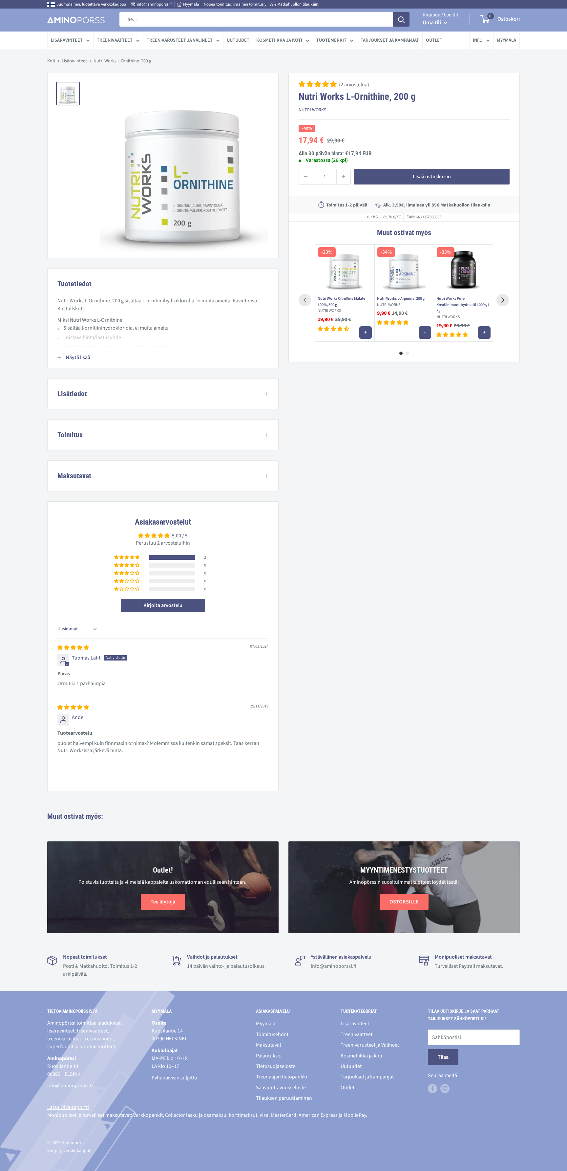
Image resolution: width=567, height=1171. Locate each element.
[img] (73, 647)
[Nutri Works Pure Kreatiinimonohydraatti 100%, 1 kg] (463, 269)
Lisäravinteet (67, 40)
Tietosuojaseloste (275, 1066)
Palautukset (269, 1055)
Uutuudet (238, 40)
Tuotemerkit (331, 40)
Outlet (434, 40)
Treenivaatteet (115, 40)
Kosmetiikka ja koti (279, 40)
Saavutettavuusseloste (281, 1087)
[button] (318, 84)
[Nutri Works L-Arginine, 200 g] (404, 269)
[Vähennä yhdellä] (306, 176)
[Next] (502, 300)
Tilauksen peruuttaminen (284, 1098)
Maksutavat (268, 1045)
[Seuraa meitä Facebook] (432, 1089)
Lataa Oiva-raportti (68, 1107)
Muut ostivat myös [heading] (404, 232)
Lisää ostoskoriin (432, 176)
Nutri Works (312, 110)
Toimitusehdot (272, 1034)
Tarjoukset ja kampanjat (390, 40)
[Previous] (305, 300)
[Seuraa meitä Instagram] (445, 1089)
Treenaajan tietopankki (281, 1076)
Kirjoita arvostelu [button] (162, 605)
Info (478, 40)
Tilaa (443, 1057)
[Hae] (401, 19)
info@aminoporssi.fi (155, 4)
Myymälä (191, 4)
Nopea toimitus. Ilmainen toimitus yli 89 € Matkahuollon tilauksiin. (261, 4)
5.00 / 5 (180, 535)
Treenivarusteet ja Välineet (180, 40)
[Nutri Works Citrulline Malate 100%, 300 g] (345, 269)
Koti (51, 61)
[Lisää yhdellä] (343, 176)
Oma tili (432, 23)
